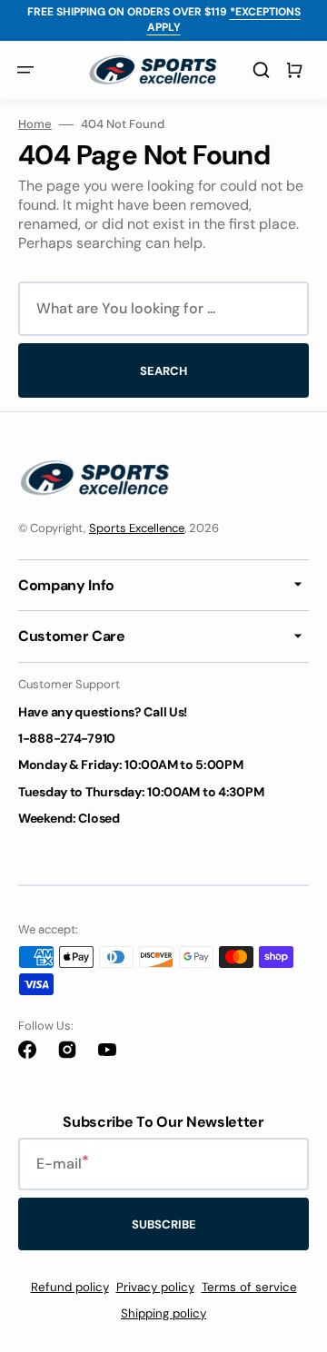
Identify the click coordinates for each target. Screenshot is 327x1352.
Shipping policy (163, 1313)
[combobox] (163, 308)
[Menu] (25, 70)
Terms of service (249, 1287)
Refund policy (70, 1287)
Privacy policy (155, 1287)
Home (35, 124)
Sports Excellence (136, 528)
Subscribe (164, 1224)
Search (163, 371)
